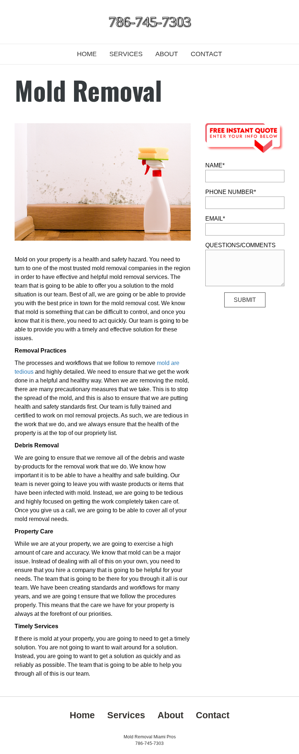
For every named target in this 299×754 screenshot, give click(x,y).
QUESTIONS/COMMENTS (240, 245)
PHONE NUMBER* (230, 192)
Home (87, 54)
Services (126, 54)
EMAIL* (215, 218)
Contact (206, 54)
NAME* (215, 165)
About (166, 54)
